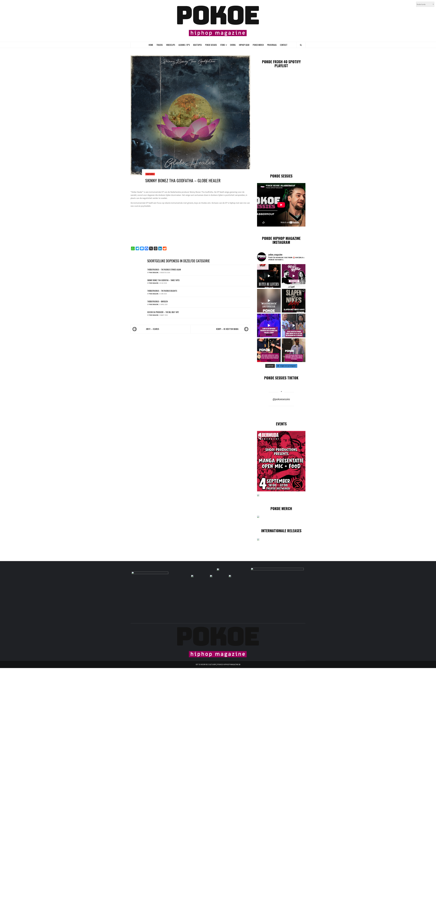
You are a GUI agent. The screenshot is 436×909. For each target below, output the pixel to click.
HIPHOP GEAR (244, 44)
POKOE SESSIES (211, 44)
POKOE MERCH (258, 44)
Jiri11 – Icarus (152, 328)
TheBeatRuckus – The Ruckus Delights (162, 290)
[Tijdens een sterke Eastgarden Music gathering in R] (269, 350)
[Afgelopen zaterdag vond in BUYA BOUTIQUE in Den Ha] (293, 350)
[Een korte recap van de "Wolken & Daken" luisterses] (269, 301)
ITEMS (222, 44)
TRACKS (159, 44)
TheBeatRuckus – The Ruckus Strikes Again (164, 269)
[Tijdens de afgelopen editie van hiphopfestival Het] (293, 325)
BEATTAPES (197, 44)
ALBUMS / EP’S (184, 44)
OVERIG (233, 44)
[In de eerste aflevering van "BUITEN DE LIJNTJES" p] (269, 276)
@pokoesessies (281, 399)
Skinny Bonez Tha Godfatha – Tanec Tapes (163, 280)
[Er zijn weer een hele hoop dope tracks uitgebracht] (293, 301)
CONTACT (283, 44)
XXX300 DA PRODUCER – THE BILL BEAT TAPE (163, 312)
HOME (151, 44)
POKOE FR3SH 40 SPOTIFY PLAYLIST (281, 63)
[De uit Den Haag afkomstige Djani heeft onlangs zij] (269, 325)
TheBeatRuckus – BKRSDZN (157, 301)
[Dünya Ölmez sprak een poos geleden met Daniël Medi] (293, 276)
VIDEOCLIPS (170, 44)
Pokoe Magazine (154, 272)
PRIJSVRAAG (272, 44)
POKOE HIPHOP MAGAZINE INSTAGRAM (281, 240)
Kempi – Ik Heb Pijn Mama (227, 328)
